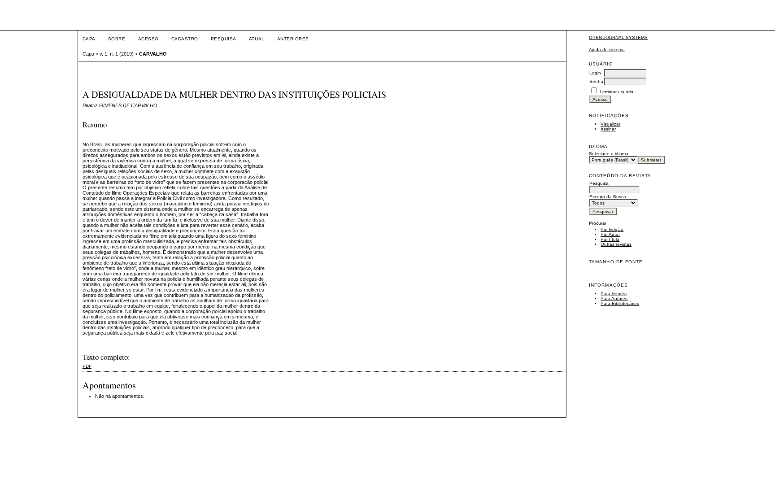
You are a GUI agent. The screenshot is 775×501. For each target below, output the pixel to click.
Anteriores (293, 38)
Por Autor (610, 234)
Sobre (117, 38)
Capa (89, 38)
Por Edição (612, 229)
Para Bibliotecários (620, 303)
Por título (610, 239)
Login (595, 72)
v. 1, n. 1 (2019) (117, 54)
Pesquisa (223, 38)
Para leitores (614, 293)
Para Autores (614, 298)
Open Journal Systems (618, 37)
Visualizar (610, 124)
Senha (596, 81)
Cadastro (184, 38)
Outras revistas (616, 244)
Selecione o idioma (608, 153)
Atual (257, 38)
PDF (87, 366)
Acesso (148, 38)
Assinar (608, 128)
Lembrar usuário (616, 91)
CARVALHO (153, 54)
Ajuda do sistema (607, 49)
